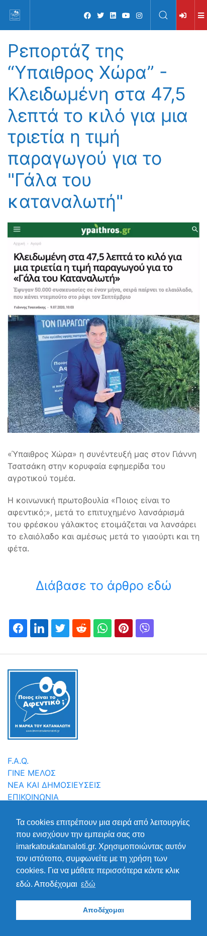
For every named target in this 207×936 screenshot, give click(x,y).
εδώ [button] (88, 884)
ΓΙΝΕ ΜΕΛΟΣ (32, 773)
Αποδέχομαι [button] (103, 910)
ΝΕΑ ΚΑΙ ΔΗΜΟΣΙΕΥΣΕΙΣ (54, 785)
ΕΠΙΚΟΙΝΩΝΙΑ (33, 797)
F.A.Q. (18, 761)
